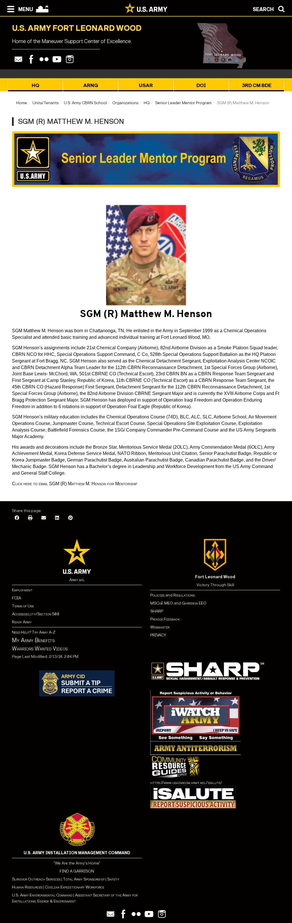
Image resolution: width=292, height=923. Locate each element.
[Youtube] (56, 59)
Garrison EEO (194, 603)
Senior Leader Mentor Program (183, 102)
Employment (22, 590)
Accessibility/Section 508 (35, 614)
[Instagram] (69, 59)
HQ (35, 85)
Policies (157, 595)
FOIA (16, 598)
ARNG (90, 85)
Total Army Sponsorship (84, 879)
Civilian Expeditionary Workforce (74, 887)
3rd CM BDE (256, 85)
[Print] (30, 518)
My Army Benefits (33, 640)
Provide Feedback (165, 619)
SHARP (156, 611)
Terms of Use (23, 606)
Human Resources (27, 887)
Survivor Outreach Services (36, 879)
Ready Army (22, 622)
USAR (146, 85)
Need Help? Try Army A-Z (33, 632)
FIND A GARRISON (77, 871)
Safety (113, 879)
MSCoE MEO (161, 603)
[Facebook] (31, 59)
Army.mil (77, 579)
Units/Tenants (45, 102)
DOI (201, 85)
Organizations (125, 102)
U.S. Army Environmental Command (42, 895)
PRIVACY (158, 635)
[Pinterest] (70, 518)
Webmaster (159, 627)
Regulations (184, 595)
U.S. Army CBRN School (85, 102)
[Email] (18, 59)
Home (21, 102)
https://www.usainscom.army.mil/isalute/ (186, 782)
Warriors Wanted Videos (40, 649)
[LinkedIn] (57, 518)
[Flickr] (44, 59)
